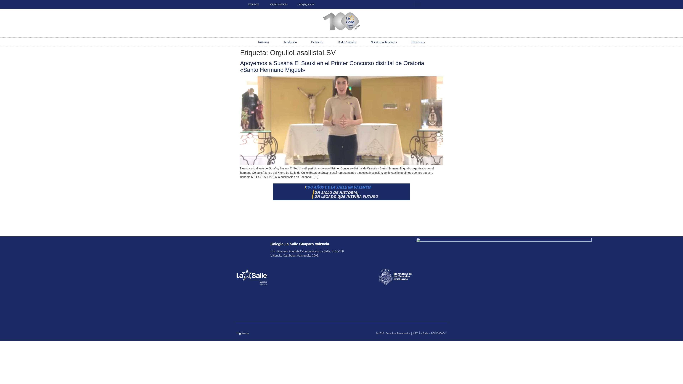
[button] (417, 4)
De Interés (317, 42)
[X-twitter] (431, 4)
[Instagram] (425, 4)
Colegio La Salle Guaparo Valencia (300, 244)
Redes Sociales (347, 42)
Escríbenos (418, 42)
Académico (290, 42)
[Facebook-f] (437, 4)
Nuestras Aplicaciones (384, 42)
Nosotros (263, 42)
